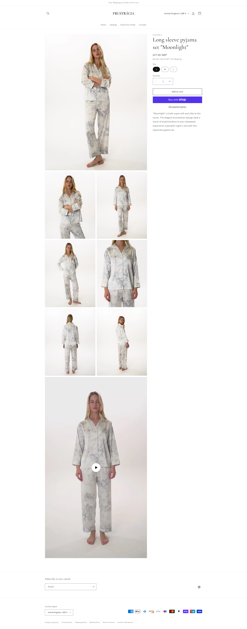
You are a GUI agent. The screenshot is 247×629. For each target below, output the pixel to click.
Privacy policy (67, 622)
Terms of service (109, 622)
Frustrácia (55, 622)
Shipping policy (81, 622)
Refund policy (95, 622)
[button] (48, 13)
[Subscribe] (93, 586)
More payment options (177, 106)
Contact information (125, 622)
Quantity (156, 75)
